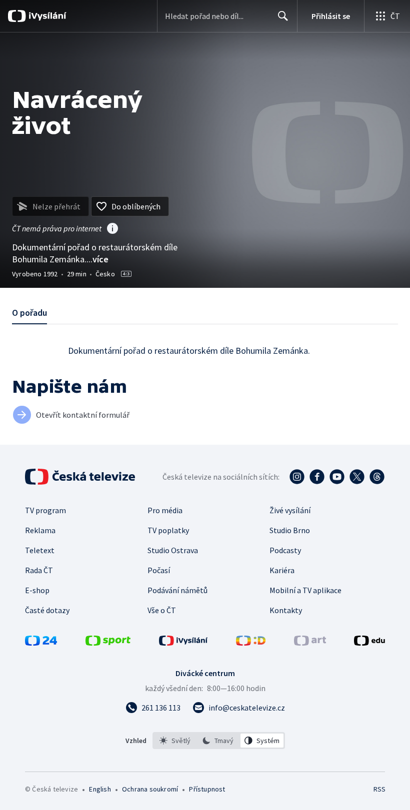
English (99, 789)
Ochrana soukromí (150, 789)
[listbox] (218, 740)
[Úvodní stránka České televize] (81, 477)
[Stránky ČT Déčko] (251, 643)
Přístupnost (207, 789)
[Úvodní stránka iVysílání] (46, 16)
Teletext (39, 550)
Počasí (159, 570)
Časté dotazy (47, 610)
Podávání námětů (178, 590)
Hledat (283, 16)
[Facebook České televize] (317, 477)
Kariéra (282, 570)
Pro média (165, 510)
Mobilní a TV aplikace (306, 590)
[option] (175, 741)
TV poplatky (168, 530)
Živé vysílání (290, 510)
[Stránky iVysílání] (183, 643)
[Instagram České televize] (297, 477)
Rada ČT (39, 570)
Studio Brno (290, 530)
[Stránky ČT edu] (369, 643)
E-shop (37, 590)
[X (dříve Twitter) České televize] (357, 477)
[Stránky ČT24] (41, 643)
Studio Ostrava (173, 550)
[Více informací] (112, 229)
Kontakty (286, 610)
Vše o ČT (162, 610)
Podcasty (285, 550)
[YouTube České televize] (337, 477)
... (97, 259)
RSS (379, 789)
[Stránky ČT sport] (108, 643)
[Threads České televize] (377, 477)
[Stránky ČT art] (310, 643)
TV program (45, 510)
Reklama (40, 530)
